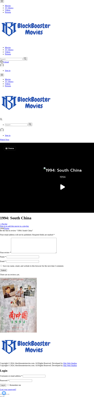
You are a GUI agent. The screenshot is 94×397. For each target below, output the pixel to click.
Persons (8, 12)
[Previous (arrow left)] (1, 396)
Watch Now (4, 140)
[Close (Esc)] (1, 394)
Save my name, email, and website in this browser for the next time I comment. (33, 266)
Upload (6, 62)
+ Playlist (3, 224)
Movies (8, 6)
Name (3, 257)
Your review (5, 252)
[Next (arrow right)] (3, 396)
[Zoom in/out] (8, 394)
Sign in (7, 71)
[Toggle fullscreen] (6, 394)
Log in (3, 385)
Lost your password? (8, 389)
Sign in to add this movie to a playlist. (14, 226)
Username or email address (11, 376)
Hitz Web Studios (70, 363)
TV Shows (9, 8)
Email (3, 261)
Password (4, 380)
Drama (6, 228)
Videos (7, 10)
